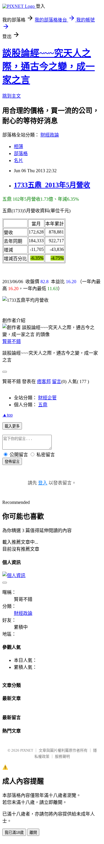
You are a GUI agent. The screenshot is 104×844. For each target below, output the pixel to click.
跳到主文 (11, 96)
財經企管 (47, 397)
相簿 (18, 146)
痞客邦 (44, 381)
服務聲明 (62, 756)
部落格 (21, 153)
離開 (33, 832)
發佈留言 (12, 461)
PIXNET (26, 750)
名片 (18, 160)
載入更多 (12, 426)
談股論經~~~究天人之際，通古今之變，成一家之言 (48, 66)
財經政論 (49, 134)
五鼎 (42, 404)
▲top (7, 414)
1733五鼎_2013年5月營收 (52, 185)
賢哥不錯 (11, 341)
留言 (56, 381)
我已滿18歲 (14, 832)
